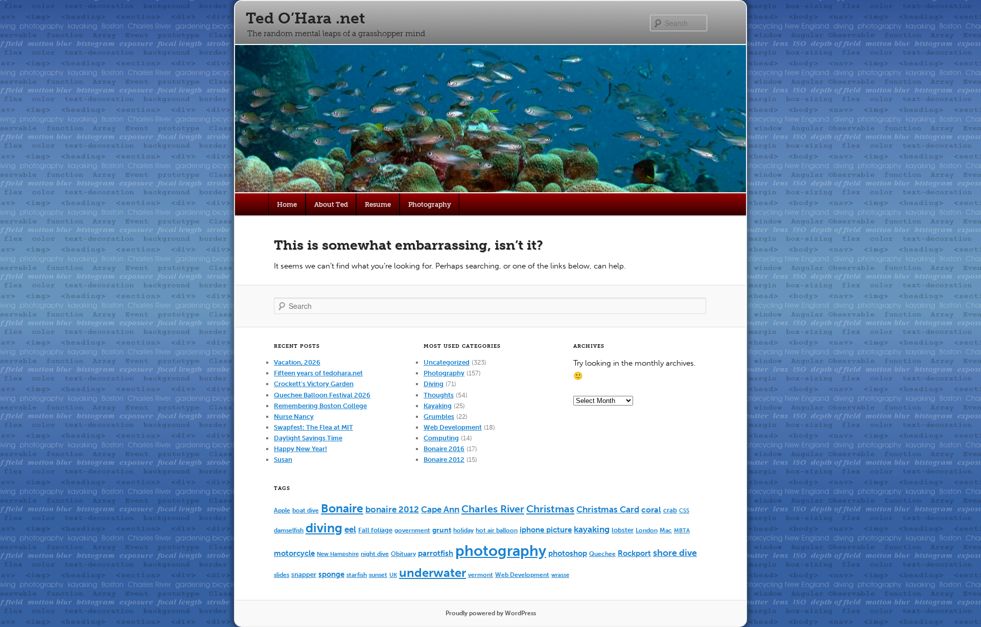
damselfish (288, 530)
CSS (684, 510)
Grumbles (439, 416)
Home (287, 204)
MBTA (682, 530)
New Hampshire (338, 554)
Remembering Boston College (320, 406)
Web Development (453, 427)
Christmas (550, 509)
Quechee (602, 553)
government (412, 530)
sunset (378, 574)
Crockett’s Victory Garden (314, 384)
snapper (303, 574)
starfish (356, 574)
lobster (623, 530)
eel (350, 529)
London (647, 530)
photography (500, 551)
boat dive (305, 510)
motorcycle (294, 553)
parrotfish (435, 553)
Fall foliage (375, 530)
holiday (463, 530)
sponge (331, 574)
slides (281, 574)
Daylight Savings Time (308, 438)
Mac (666, 530)
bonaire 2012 (392, 509)
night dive (375, 553)
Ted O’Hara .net (305, 18)
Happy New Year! (300, 449)
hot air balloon (497, 530)
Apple (282, 510)
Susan (283, 459)
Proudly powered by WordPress (491, 613)
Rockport (634, 553)
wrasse (560, 575)
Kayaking (438, 406)
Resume (378, 204)
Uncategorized (447, 362)
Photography (429, 204)
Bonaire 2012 (444, 459)
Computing (441, 438)
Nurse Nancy (294, 416)
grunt (441, 530)
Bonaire (342, 509)
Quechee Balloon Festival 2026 (322, 395)
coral (651, 509)
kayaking (592, 529)
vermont (480, 574)
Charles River (492, 509)
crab (670, 510)
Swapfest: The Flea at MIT (313, 427)
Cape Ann (440, 509)
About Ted (331, 204)
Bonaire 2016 (444, 449)
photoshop (567, 553)
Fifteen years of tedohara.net (318, 373)
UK (393, 575)
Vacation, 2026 (297, 362)
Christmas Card (607, 509)
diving (324, 528)
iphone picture (546, 529)
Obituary (403, 553)
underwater (432, 573)
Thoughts (439, 395)
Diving (433, 384)
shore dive (675, 552)
